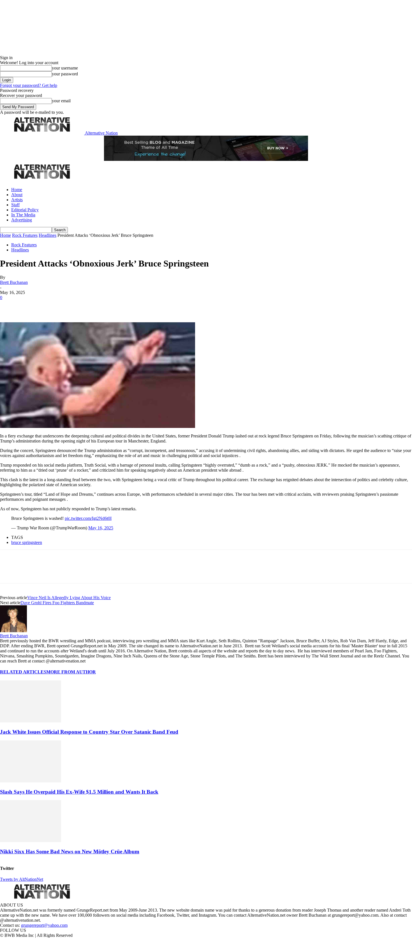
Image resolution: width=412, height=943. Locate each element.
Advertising (21, 219)
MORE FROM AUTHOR (71, 671)
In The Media (23, 214)
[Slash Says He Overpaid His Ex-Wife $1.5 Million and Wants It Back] (30, 781)
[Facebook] (9, 306)
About (16, 194)
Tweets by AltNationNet (21, 879)
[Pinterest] (48, 306)
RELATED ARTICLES (23, 671)
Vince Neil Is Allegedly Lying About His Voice (69, 597)
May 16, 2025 (100, 527)
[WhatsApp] (68, 306)
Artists (17, 199)
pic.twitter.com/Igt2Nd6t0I (88, 518)
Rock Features (25, 235)
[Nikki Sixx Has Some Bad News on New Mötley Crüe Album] (30, 840)
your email (61, 100)
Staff (15, 204)
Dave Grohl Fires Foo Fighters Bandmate (57, 602)
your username (65, 68)
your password (65, 73)
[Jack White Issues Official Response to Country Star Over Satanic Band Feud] (30, 721)
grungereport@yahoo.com (44, 925)
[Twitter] (29, 306)
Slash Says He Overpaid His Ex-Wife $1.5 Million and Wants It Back (79, 792)
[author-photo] (13, 630)
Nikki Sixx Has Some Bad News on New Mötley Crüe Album (69, 851)
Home (16, 189)
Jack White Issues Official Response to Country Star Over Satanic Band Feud (89, 732)
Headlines (47, 235)
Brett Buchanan (14, 282)
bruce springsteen (26, 542)
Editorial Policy (25, 209)
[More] (88, 306)
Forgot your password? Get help (28, 85)
